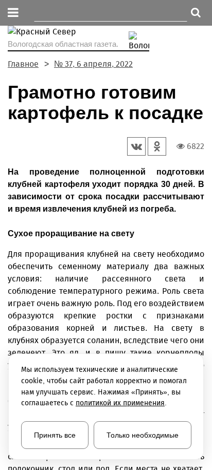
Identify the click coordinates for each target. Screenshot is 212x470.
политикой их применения (120, 403)
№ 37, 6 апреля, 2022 (93, 64)
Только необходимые (143, 435)
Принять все (55, 435)
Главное (23, 64)
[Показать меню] (13, 13)
